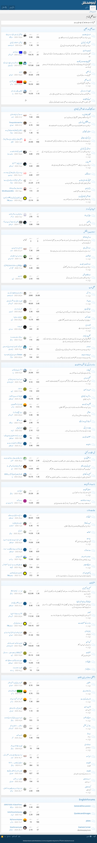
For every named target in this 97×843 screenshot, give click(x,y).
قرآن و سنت (87, 707)
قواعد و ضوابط (14, 836)
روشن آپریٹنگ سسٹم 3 (17, 163)
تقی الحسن (11, 268)
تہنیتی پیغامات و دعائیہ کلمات (84, 61)
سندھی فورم (88, 669)
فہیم (12, 738)
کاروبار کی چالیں (19, 428)
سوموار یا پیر (20, 276)
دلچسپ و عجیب (19, 735)
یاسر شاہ (12, 670)
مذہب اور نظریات (89, 484)
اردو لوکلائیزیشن (87, 275)
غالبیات (89, 771)
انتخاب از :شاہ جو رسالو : (17, 668)
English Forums (87, 800)
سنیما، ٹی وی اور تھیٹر (86, 466)
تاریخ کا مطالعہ (87, 565)
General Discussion (82, 806)
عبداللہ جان (10, 175)
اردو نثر (89, 734)
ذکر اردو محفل (87, 80)
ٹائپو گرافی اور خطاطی (86, 138)
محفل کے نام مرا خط (18, 309)
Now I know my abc (16, 827)
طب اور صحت (87, 390)
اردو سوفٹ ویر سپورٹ (85, 264)
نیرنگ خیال (10, 65)
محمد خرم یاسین (10, 259)
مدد (5, 836)
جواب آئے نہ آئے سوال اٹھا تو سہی (15, 379)
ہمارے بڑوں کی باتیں (18, 623)
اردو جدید (88, 836)
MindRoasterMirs (8, 191)
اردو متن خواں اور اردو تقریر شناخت (15, 214)
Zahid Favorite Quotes (14, 812)
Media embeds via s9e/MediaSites (32, 841)
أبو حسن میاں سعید (9, 503)
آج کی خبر (88, 517)
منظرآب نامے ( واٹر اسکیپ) (16, 614)
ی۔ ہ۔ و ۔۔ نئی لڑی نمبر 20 (16, 591)
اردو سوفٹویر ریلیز (87, 248)
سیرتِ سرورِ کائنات (86, 500)
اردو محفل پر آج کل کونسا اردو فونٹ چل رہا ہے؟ (13, 180)
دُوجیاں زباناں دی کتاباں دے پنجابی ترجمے (13, 660)
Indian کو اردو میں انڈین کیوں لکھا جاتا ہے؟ (13, 355)
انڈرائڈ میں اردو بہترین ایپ (17, 248)
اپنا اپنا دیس (88, 631)
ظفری (12, 461)
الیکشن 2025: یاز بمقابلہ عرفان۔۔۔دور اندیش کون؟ (11, 652)
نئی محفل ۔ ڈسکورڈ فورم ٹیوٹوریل (16, 43)
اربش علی (11, 830)
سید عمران (11, 559)
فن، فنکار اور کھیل (90, 453)
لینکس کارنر (88, 162)
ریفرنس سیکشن (87, 726)
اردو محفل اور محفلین (89, 29)
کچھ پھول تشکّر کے (16, 82)
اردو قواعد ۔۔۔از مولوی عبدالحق (16, 726)
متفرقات (92, 583)
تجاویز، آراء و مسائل (86, 91)
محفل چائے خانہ (87, 336)
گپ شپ (88, 642)
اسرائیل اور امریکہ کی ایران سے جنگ (15, 515)
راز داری (9, 836)
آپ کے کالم (87, 523)
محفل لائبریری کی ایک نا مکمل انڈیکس (15, 683)
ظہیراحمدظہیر (10, 55)
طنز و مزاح (88, 325)
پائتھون (89, 222)
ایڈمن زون (88, 188)
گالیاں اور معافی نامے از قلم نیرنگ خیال (14, 301)
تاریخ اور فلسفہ (87, 718)
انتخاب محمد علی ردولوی (15, 691)
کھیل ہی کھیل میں (86, 588)
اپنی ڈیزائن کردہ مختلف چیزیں (16, 404)
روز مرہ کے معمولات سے (84, 623)
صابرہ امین (11, 329)
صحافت (89, 532)
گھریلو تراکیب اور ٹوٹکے (85, 421)
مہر (93, 836)
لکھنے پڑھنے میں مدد (86, 114)
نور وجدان (11, 312)
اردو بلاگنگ (88, 174)
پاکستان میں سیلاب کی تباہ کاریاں (16, 573)
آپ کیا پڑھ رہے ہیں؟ (17, 317)
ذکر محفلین (88, 72)
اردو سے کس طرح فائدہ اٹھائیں (16, 114)
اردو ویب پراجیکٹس (89, 232)
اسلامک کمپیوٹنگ (86, 131)
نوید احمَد (12, 430)
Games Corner (84, 827)
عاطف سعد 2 (10, 154)
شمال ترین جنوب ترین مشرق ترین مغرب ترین (13, 632)
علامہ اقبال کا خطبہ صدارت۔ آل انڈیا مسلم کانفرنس (12, 565)
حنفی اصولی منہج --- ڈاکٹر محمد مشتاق (15, 708)
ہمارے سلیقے (19, 420)
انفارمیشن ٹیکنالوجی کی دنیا (85, 196)
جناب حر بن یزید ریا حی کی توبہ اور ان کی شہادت (13, 718)
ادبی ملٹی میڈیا (87, 309)
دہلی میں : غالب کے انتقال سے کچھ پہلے (14, 771)
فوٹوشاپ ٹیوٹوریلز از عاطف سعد (16, 151)
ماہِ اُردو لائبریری (87, 691)
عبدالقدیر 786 (10, 200)
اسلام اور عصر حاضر (86, 557)
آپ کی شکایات (87, 99)
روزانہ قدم (20, 388)
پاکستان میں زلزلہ (87, 573)
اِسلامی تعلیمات (87, 489)
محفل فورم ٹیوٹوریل (86, 43)
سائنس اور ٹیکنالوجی (86, 396)
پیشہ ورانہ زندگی (87, 428)
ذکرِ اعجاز (20, 72)
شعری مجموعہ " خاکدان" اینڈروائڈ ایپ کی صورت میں (12, 346)
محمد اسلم (12, 217)
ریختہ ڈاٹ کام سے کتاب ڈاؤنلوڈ (15, 188)
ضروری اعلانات (86, 34)
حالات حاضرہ (91, 511)
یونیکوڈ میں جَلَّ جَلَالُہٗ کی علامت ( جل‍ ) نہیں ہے (13, 130)
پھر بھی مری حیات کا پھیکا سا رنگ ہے (15, 293)
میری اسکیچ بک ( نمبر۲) (17, 412)
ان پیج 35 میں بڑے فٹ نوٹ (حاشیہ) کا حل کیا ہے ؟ (12, 265)
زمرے (93, 7)
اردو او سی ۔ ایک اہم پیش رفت (16, 256)
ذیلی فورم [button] (89, 86)
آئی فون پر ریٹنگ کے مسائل (16, 91)
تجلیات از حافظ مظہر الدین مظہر (16, 746)
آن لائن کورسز (90, 209)
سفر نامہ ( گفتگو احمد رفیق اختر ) (16, 603)
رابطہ (19, 836)
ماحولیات (88, 444)
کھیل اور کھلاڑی (87, 474)
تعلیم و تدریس (87, 378)
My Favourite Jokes (16, 819)
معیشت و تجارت (87, 437)
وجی (12, 469)
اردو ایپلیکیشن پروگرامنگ (85, 122)
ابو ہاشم (11, 133)
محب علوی (11, 166)
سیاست (89, 538)
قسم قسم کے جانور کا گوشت (17, 370)
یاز (12, 94)
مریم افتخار (11, 37)
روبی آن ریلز (87, 215)
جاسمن (11, 84)
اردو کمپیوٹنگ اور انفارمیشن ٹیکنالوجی (84, 109)
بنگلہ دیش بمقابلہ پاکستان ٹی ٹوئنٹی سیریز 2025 (13, 474)
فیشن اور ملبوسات (86, 404)
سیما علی (11, 340)
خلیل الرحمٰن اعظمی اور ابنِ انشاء (16, 699)
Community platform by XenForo (58, 841)
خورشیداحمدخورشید (10, 382)
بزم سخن (89, 293)
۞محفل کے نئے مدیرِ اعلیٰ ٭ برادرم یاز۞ (14, 35)
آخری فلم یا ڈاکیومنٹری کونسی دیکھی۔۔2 (14, 466)
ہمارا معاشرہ (87, 550)
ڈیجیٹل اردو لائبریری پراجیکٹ (86, 678)
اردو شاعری (88, 744)
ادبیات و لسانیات (86, 355)
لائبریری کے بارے (86, 699)
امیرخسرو (88, 756)
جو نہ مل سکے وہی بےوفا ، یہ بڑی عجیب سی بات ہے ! (12, 458)
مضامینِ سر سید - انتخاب (17, 779)
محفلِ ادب (92, 288)
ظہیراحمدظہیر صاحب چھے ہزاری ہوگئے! (12, 63)
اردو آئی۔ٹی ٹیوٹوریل (85, 149)
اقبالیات (88, 763)
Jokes (88, 821)
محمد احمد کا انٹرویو (17, 52)
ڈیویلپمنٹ (88, 256)
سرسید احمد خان (87, 779)
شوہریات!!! (19, 326)
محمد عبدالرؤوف (11, 45)
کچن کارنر (88, 370)
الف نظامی (11, 399)
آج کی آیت (19, 491)
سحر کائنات (11, 526)
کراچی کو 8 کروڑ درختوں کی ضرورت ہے (14, 443)
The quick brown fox (15, 122)
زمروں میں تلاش (92, 12)
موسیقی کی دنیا (87, 458)
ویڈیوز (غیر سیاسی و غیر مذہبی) (84, 601)
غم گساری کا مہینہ (19, 557)
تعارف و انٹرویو (87, 51)
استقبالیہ (89, 683)
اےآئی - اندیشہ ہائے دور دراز (16, 337)
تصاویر (89, 612)
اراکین (86, 7)
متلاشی (12, 142)
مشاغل (89, 412)
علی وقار (11, 567)
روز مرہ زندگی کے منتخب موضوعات (85, 365)
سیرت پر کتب (19, 500)
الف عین (11, 75)
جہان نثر (89, 301)
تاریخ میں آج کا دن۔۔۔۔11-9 (15, 763)
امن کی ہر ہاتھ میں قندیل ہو (17, 523)
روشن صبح (20, 531)
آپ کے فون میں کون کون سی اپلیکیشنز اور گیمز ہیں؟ (12, 198)
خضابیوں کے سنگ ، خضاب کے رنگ (14, 643)
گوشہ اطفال (88, 787)
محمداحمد (12, 117)
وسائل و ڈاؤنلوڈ (87, 237)
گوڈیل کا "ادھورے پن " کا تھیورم (15, 396)
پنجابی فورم (88, 662)
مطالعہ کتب (88, 317)
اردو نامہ (88, 346)
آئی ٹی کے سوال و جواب (85, 180)
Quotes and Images (82, 813)
